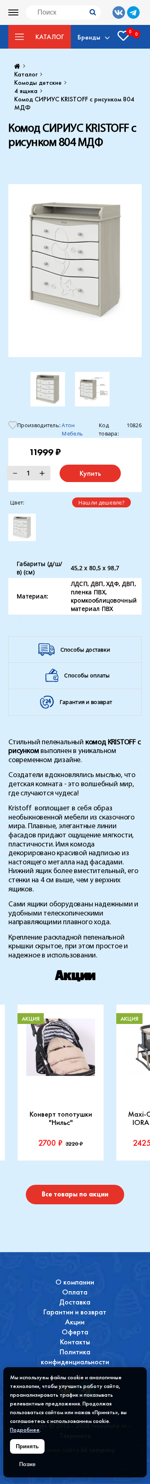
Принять (27, 1446)
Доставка (74, 1302)
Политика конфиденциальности (75, 1356)
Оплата (75, 1292)
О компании (74, 1282)
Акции (75, 1321)
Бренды (89, 37)
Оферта (75, 1331)
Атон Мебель (72, 427)
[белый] (22, 527)
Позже (27, 1464)
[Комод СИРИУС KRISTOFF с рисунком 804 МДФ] (75, 270)
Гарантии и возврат (74, 1312)
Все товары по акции (75, 1194)
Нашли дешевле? (101, 502)
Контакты (75, 1341)
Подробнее (25, 1429)
